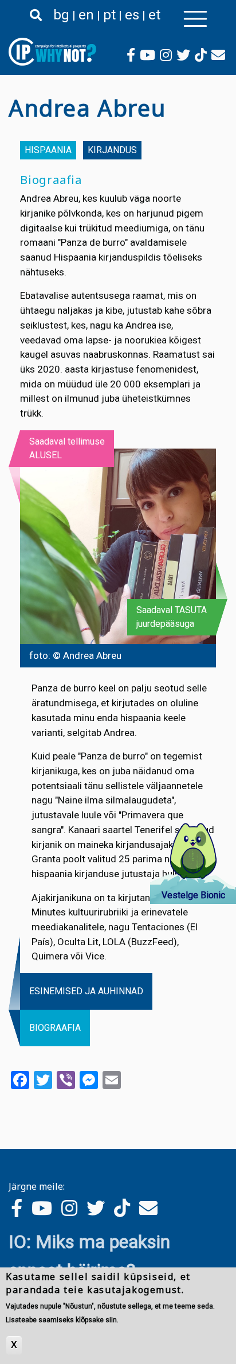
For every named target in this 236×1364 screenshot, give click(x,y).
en (86, 15)
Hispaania (48, 150)
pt (109, 15)
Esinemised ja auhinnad (86, 991)
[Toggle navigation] (195, 19)
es (132, 15)
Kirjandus (112, 150)
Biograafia (55, 1027)
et (154, 15)
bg (61, 15)
